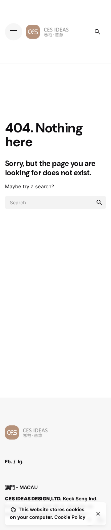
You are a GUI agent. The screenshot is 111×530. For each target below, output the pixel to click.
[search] (99, 202)
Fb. (8, 462)
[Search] (97, 31)
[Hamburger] (13, 31)
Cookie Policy (69, 517)
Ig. (21, 462)
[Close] (98, 513)
